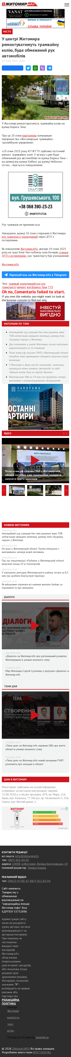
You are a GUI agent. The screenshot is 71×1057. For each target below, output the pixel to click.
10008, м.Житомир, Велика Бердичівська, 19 (40, 864)
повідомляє (29, 135)
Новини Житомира (16, 525)
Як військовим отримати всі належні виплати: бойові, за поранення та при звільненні (32, 586)
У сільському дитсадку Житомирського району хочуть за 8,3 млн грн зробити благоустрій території (35, 574)
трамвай (14, 283)
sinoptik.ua (42, 1037)
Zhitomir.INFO (21, 1048)
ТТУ (50, 287)
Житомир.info (29, 249)
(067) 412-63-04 (40, 881)
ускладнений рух (30, 283)
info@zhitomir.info (27, 856)
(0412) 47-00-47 (18, 881)
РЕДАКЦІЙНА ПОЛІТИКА (10, 1001)
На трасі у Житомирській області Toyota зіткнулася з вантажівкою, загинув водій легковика (30, 550)
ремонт (21, 287)
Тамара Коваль (36, 867)
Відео (7, 433)
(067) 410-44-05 (18, 860)
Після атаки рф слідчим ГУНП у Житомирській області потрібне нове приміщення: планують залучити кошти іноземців (38, 356)
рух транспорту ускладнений (20, 236)
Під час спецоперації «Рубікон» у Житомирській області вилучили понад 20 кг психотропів (33, 562)
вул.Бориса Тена (37, 287)
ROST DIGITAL (42, 1052)
